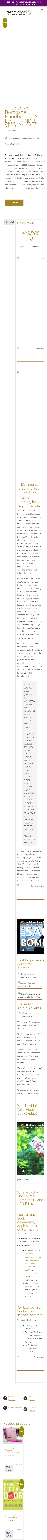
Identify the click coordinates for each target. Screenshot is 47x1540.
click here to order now (30, 246)
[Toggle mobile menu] (42, 10)
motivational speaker (25, 533)
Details (20, 1464)
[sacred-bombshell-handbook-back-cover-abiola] (23, 59)
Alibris (31, 1260)
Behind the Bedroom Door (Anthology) (13, 1516)
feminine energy (28, 615)
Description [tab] (11, 222)
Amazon (28, 1222)
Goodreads (29, 1253)
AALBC (36, 1260)
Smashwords (30, 1257)
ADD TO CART (9, 1469)
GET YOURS (14, 202)
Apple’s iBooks (27, 1225)
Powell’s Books (30, 1263)
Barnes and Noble (27, 1231)
